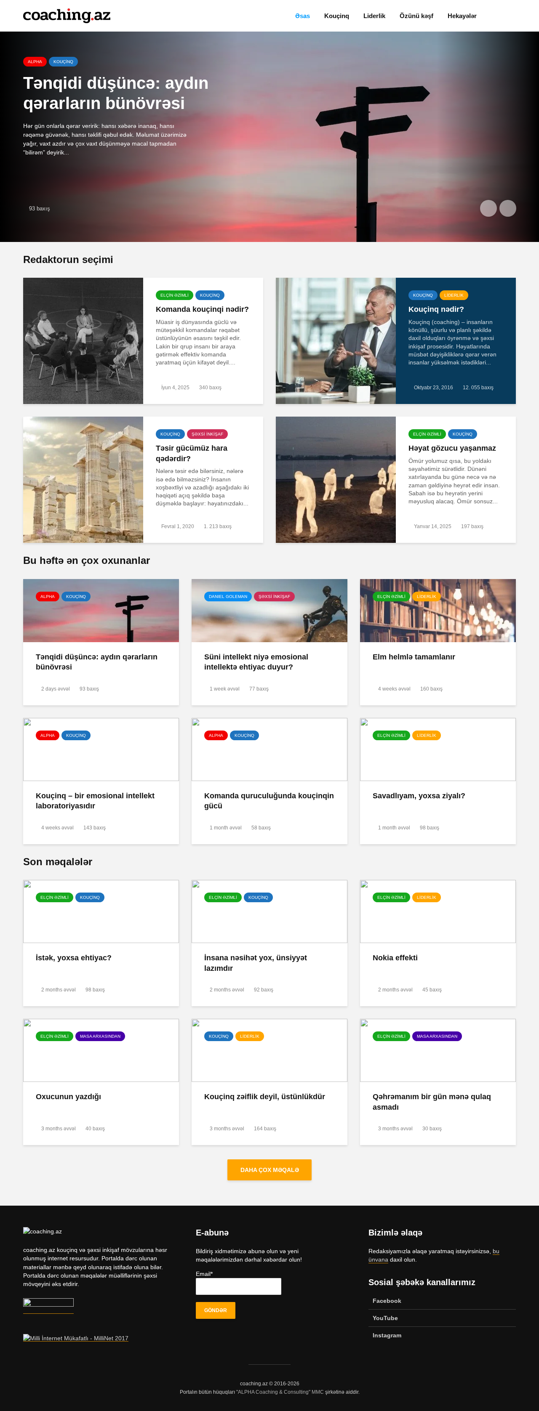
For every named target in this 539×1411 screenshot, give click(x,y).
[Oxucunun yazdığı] (101, 1050)
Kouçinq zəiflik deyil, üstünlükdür (264, 1096)
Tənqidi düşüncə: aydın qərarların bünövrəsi (96, 662)
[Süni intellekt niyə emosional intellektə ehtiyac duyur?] (269, 609)
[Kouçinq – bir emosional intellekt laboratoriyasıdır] (101, 748)
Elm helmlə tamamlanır (114, 83)
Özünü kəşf (416, 15)
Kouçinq (336, 15)
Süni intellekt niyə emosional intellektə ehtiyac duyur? (256, 662)
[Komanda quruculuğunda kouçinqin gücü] (269, 748)
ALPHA (47, 596)
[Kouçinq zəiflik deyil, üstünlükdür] (269, 1050)
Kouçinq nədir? (436, 309)
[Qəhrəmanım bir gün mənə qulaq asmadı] (438, 1050)
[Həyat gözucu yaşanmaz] (336, 479)
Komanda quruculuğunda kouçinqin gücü (269, 801)
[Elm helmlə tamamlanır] (269, 137)
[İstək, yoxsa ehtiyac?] (101, 911)
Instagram (387, 1335)
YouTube (385, 1318)
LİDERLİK (77, 61)
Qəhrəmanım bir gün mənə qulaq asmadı (432, 1101)
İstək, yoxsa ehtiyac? (74, 958)
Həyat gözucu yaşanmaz (452, 448)
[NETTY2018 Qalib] (48, 1310)
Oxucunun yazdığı (68, 1096)
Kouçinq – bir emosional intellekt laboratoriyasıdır (95, 801)
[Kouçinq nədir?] (336, 340)
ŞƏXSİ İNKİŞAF (207, 434)
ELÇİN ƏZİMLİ (42, 61)
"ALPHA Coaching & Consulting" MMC (280, 1392)
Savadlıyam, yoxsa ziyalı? (419, 796)
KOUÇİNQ (210, 295)
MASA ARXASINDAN (100, 1036)
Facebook (387, 1300)
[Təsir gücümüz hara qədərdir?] (83, 479)
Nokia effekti (395, 958)
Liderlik (374, 15)
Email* (204, 1273)
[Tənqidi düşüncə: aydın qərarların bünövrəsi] (101, 609)
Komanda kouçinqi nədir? (202, 309)
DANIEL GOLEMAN (228, 596)
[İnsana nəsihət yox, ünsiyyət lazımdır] (269, 911)
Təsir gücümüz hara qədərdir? (191, 453)
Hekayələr (462, 15)
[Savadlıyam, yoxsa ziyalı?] (438, 748)
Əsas (302, 15)
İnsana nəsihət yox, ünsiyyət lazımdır (255, 963)
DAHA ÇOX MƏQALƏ (269, 1170)
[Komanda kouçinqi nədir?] (83, 340)
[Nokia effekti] (438, 911)
